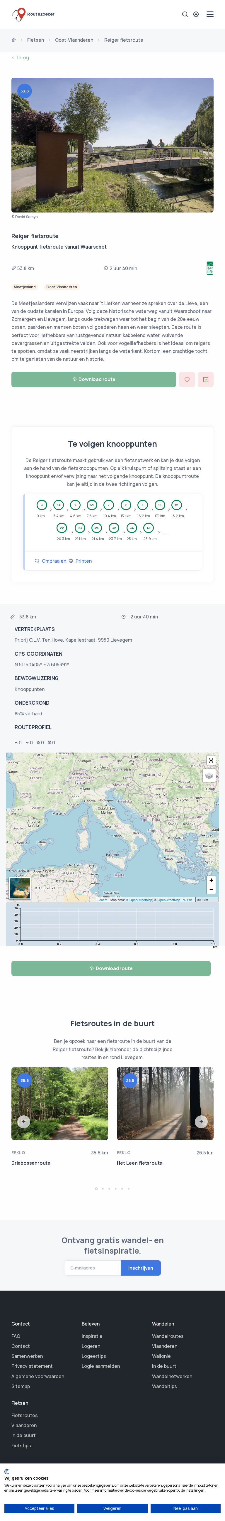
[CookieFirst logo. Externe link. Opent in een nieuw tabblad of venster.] (6, 1471)
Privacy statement (32, 1366)
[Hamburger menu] (210, 14)
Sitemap (20, 1386)
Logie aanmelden (101, 1366)
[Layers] (209, 775)
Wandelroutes (168, 1336)
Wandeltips (164, 1386)
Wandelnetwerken (172, 1376)
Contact (20, 1346)
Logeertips (94, 1356)
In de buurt (164, 1366)
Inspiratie (92, 1336)
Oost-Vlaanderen (74, 40)
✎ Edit (187, 899)
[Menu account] (197, 14)
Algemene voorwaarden (37, 1376)
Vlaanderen (164, 1346)
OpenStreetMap (140, 899)
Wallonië (161, 1356)
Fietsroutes (24, 1415)
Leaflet (102, 899)
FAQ (15, 1336)
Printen (82, 561)
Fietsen (35, 40)
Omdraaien (53, 561)
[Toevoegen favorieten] (187, 379)
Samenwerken (27, 1356)
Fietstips (21, 1445)
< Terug (20, 57)
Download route (97, 379)
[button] (211, 760)
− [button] (211, 889)
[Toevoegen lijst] (206, 379)
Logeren (91, 1346)
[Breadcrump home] (13, 40)
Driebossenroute (30, 1163)
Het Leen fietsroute (139, 1163)
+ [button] (211, 880)
